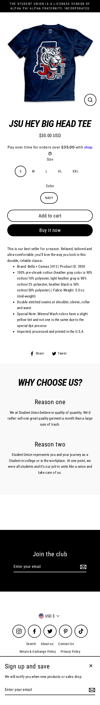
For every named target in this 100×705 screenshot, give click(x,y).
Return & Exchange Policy (38, 651)
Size (50, 159)
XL (60, 171)
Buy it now (50, 230)
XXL (75, 171)
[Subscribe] (82, 567)
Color (50, 186)
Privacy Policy (70, 651)
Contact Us (66, 644)
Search (31, 644)
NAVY (49, 198)
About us (47, 644)
